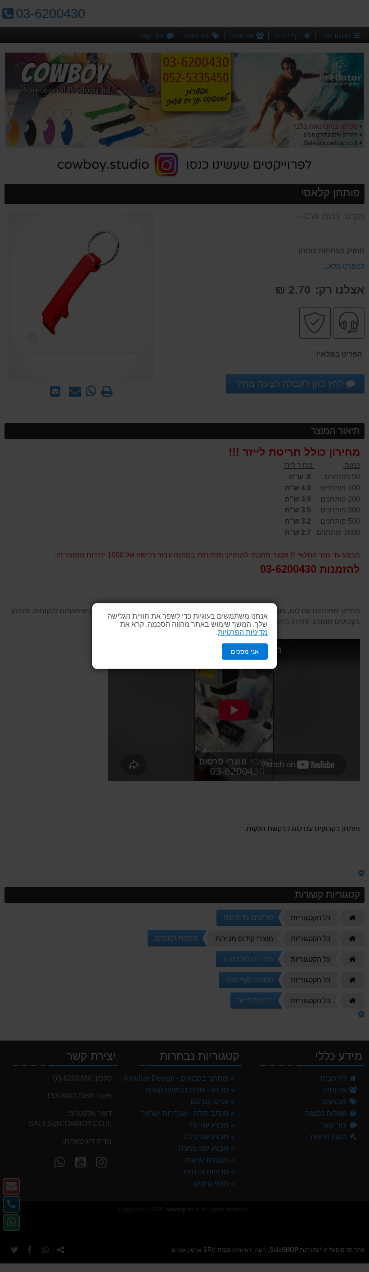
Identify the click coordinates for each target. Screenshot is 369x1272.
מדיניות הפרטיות (243, 632)
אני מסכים (245, 651)
